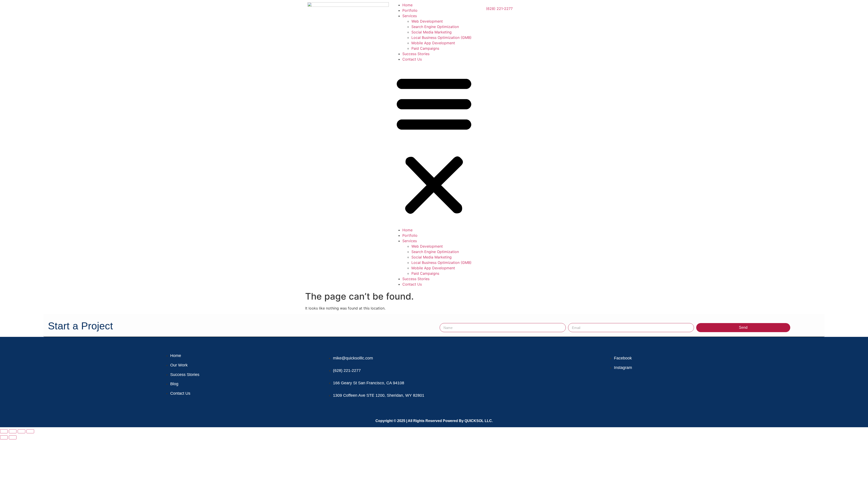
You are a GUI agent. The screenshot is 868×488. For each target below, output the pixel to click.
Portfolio (409, 10)
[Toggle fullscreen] (13, 431)
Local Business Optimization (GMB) (441, 37)
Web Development (427, 21)
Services (409, 16)
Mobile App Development (433, 43)
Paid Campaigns (425, 48)
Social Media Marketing (431, 32)
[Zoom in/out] (4, 431)
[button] (434, 144)
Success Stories (415, 54)
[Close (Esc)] (30, 431)
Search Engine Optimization (435, 26)
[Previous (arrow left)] (4, 437)
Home (407, 5)
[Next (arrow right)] (13, 437)
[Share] (21, 431)
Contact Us (412, 59)
